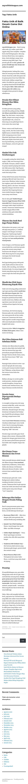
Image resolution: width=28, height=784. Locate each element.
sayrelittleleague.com (12, 5)
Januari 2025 (8, 743)
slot (10, 49)
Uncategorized (8, 766)
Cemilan (6, 759)
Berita (5, 755)
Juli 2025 (6, 732)
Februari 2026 (8, 718)
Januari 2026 (8, 721)
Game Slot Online (6, 628)
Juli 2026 (6, 714)
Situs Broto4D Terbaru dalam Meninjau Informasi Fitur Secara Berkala (14, 656)
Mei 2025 (6, 736)
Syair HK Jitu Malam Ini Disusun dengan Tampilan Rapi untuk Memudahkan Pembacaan (13, 669)
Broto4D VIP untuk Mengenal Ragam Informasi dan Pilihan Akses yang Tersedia (15, 663)
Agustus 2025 (8, 729)
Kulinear (6, 761)
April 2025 (7, 738)
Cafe (5, 757)
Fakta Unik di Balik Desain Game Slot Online (12, 24)
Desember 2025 (8, 723)
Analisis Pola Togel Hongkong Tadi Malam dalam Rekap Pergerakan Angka (14, 680)
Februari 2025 (8, 740)
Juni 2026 (7, 716)
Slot (10, 627)
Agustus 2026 (8, 712)
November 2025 (9, 725)
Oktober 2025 (8, 727)
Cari (3, 637)
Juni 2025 (7, 734)
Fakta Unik (22, 627)
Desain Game (15, 627)
